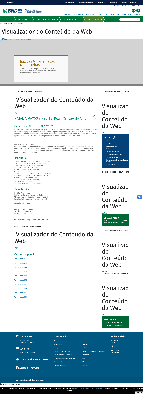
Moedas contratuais (60, 365)
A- (135, 5)
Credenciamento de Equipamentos (64, 358)
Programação (110, 140)
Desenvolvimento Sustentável (109, 14)
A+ (133, 5)
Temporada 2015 (20, 293)
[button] (2, 38)
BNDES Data (66, 14)
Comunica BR (69, 2)
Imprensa (137, 14)
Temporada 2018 (20, 280)
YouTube (114, 340)
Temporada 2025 (20, 259)
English (116, 5)
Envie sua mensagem (27, 352)
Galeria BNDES (110, 164)
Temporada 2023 (20, 267)
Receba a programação (113, 157)
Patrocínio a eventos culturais (115, 325)
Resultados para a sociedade (63, 355)
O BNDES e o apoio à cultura (114, 322)
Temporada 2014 (20, 297)
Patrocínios (85, 355)
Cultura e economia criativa (90, 362)
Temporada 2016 (20, 289)
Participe (101, 2)
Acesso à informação (86, 2)
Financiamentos (78, 14)
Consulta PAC (58, 362)
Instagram (115, 342)
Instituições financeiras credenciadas (93, 351)
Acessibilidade (125, 5)
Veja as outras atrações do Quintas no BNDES (32, 220)
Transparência (91, 14)
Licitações (85, 358)
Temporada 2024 (20, 263)
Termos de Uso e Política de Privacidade (87, 388)
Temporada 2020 (20, 272)
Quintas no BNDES (111, 146)
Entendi (139, 393)
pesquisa (122, 222)
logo (22, 11)
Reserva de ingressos (112, 151)
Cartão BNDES (86, 344)
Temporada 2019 (20, 276)
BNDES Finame (86, 348)
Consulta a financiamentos (62, 351)
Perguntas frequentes (115, 351)
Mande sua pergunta (27, 342)
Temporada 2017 (20, 284)
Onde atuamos (58, 344)
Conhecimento (126, 14)
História (108, 143)
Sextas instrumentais (112, 149)
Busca (117, 19)
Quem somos (58, 341)
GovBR (10, 2)
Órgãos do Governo (129, 2)
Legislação (113, 2)
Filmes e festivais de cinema (114, 154)
